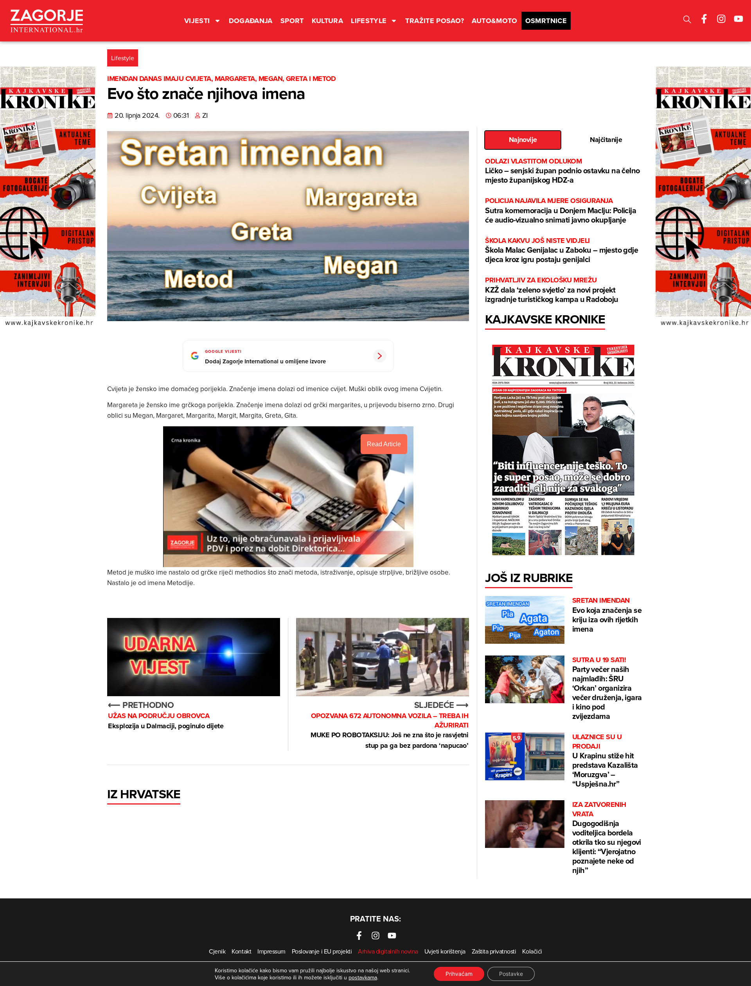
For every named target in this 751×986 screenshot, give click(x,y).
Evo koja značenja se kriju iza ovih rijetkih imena (606, 615)
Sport (292, 21)
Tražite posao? (434, 21)
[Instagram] (721, 18)
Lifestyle (368, 21)
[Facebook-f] (704, 18)
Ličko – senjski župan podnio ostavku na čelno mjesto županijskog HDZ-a (562, 171)
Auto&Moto (494, 21)
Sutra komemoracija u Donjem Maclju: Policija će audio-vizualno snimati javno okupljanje (560, 210)
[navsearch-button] (687, 20)
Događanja (251, 21)
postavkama (363, 977)
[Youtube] (738, 18)
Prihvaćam (459, 973)
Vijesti (197, 21)
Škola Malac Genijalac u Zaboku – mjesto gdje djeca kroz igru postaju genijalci (561, 250)
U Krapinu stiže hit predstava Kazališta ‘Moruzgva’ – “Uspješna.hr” (605, 761)
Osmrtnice (546, 21)
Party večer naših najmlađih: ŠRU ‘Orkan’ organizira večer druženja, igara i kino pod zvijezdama (606, 689)
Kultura (327, 21)
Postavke (511, 973)
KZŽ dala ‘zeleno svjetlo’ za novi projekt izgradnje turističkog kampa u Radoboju (551, 290)
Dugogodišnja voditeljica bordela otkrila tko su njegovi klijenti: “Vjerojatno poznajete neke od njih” (606, 838)
